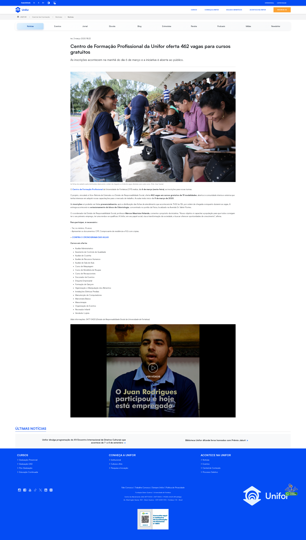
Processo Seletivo (210, 472)
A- (34, 3)
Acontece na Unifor (258, 10)
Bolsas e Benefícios (234, 10)
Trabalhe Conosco (142, 487)
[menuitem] (30, 26)
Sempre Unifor (158, 487)
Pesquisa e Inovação (119, 468)
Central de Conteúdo (41, 17)
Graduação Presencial (28, 460)
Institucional (116, 460)
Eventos (206, 464)
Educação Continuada (28, 472)
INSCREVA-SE (282, 10)
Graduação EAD (26, 464)
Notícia (71, 17)
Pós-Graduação (25, 468)
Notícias (58, 17)
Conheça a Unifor (212, 10)
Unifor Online (281, 3)
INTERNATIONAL (269, 3)
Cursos (194, 10)
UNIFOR (23, 17)
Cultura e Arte (116, 464)
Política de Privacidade (175, 487)
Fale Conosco (127, 487)
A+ (43, 3)
